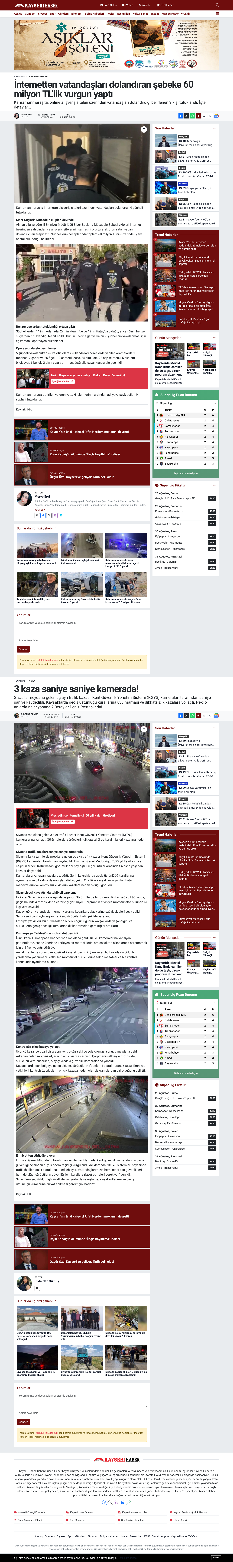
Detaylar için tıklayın (186, 473)
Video (129, 5)
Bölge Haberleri (94, 13)
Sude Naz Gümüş (47, 1281)
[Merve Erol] (24, 498)
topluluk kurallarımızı (47, 660)
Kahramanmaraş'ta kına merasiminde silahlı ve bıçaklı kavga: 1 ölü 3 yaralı (122, 563)
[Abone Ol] (216, 116)
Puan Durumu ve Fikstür (30, 1520)
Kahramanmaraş (39, 76)
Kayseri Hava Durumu (81, 1512)
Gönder (23, 649)
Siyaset (42, 13)
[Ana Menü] (217, 13)
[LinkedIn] (122, 1502)
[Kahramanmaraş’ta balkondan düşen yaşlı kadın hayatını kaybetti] (37, 545)
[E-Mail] (37, 515)
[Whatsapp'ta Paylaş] (192, 115)
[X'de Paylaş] (186, 115)
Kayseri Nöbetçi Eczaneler (32, 1512)
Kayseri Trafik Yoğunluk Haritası (190, 1512)
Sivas (32, 681)
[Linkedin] (60, 515)
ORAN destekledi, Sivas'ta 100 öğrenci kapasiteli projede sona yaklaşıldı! (34, 1335)
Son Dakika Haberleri (132, 1520)
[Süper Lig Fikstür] (214, 485)
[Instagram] (55, 515)
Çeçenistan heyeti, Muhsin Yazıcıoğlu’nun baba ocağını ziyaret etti (81, 1335)
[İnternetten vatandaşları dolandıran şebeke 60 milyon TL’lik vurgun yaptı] (82, 163)
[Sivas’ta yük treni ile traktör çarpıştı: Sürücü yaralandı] (82, 1357)
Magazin (183, 199)
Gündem (30, 13)
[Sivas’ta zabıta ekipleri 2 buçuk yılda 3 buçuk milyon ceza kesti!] (126, 1357)
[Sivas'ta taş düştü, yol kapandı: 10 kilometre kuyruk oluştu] (37, 1357)
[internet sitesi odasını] (82, 282)
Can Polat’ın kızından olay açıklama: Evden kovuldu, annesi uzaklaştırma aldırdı (195, 206)
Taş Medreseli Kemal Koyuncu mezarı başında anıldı (34, 601)
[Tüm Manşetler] (214, 337)
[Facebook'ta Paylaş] (180, 115)
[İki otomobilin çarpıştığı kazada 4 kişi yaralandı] (82, 545)
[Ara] (217, 5)
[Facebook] (43, 515)
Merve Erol (42, 496)
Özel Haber (167, 5)
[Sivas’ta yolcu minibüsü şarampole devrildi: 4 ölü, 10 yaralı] (126, 1318)
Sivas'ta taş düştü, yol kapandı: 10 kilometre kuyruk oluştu (36, 1373)
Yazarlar (146, 5)
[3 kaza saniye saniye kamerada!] (82, 763)
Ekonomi (76, 13)
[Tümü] (214, 128)
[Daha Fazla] (198, 115)
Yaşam (155, 13)
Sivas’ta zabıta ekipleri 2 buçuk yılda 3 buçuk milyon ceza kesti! (126, 1373)
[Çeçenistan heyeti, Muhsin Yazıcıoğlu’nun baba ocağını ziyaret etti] (82, 1318)
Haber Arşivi (180, 1520)
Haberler (19, 76)
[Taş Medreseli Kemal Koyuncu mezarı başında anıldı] (37, 584)
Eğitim (182, 168)
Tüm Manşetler (77, 1520)
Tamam (216, 1557)
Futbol (182, 152)
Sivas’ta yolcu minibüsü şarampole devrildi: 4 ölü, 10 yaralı (125, 1334)
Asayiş (18, 13)
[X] (110, 1502)
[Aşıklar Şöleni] (116, 44)
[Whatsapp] (128, 1502)
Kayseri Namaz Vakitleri (135, 1512)
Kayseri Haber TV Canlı (176, 13)
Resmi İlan (123, 13)
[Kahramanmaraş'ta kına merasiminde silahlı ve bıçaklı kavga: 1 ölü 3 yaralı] (126, 545)
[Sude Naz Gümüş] (24, 1283)
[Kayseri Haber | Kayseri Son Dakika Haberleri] (36, 5)
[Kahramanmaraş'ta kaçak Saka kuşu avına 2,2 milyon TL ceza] (126, 584)
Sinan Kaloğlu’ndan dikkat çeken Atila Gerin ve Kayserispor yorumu (194, 159)
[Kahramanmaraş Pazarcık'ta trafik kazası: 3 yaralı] (82, 584)
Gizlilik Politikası (127, 1557)
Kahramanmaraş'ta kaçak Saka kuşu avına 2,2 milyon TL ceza (123, 601)
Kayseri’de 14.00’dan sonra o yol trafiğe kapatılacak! (196, 221)
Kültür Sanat (140, 13)
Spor (52, 13)
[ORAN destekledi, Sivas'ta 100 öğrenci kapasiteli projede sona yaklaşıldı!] (37, 1318)
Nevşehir (183, 136)
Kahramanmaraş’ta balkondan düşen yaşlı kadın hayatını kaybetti (36, 562)
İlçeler (110, 13)
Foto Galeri (110, 5)
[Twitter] (49, 515)
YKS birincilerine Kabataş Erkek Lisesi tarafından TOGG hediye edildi (197, 175)
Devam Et (39, 510)
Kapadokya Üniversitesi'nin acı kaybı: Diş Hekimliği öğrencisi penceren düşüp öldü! (195, 143)
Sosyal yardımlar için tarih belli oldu (194, 190)
